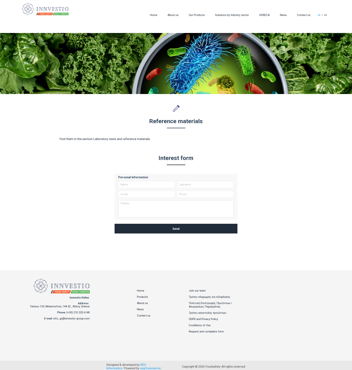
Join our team (197, 290)
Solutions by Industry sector (232, 15)
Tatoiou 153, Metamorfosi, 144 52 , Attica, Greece (60, 306)
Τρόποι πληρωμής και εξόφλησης (209, 297)
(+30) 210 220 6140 (78, 312)
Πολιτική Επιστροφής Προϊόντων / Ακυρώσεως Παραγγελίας (210, 304)
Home (153, 15)
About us (173, 15)
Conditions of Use (200, 325)
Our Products (197, 15)
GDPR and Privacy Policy (203, 319)
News (283, 15)
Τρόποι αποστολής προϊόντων (207, 312)
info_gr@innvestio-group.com (71, 318)
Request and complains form (206, 331)
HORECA (264, 15)
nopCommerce (150, 368)
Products (142, 297)
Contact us (303, 15)
